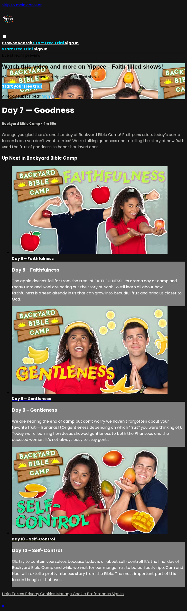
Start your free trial (22, 86)
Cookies (48, 594)
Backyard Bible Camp (21, 123)
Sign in (72, 43)
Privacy (32, 594)
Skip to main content (22, 5)
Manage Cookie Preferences (84, 594)
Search (25, 43)
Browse (10, 43)
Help (7, 594)
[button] (4, 36)
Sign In (40, 49)
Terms (18, 594)
